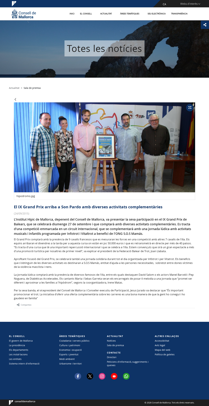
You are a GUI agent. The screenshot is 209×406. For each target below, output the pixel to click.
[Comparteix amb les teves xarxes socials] (205, 25)
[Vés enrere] (15, 99)
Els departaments (18, 349)
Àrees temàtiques (129, 13)
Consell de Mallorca (19, 402)
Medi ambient (67, 359)
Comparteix (26, 304)
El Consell (86, 13)
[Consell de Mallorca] (23, 14)
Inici (72, 13)
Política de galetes (165, 354)
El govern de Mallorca (21, 340)
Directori (111, 357)
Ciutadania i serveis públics (74, 340)
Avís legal (160, 345)
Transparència (179, 13)
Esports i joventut (68, 354)
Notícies (111, 340)
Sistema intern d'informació (24, 363)
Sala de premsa (115, 345)
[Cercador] (194, 13)
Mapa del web (162, 349)
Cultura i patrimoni (69, 345)
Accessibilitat (162, 340)
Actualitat (106, 13)
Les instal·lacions (18, 354)
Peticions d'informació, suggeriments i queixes (128, 363)
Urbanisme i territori (70, 363)
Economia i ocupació (70, 349)
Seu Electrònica (157, 13)
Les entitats (15, 359)
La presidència (17, 345)
